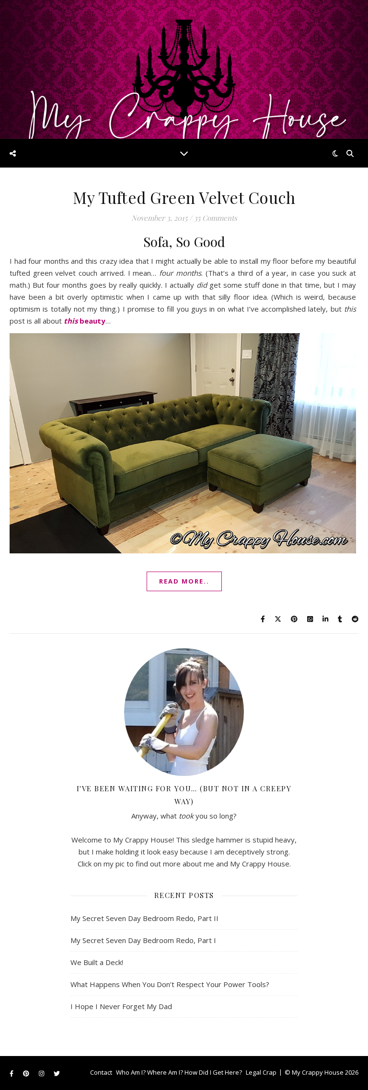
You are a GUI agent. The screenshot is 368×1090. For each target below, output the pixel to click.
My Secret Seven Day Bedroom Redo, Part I (143, 940)
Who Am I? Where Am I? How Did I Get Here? (179, 1072)
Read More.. (184, 581)
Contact (101, 1072)
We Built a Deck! (96, 962)
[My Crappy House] (184, 69)
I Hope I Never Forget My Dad (121, 1006)
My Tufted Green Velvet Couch (184, 197)
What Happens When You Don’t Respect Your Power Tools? (169, 984)
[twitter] (57, 1073)
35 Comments (215, 218)
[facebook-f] (12, 1073)
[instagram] (42, 1073)
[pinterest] (27, 1073)
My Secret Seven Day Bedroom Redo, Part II (144, 918)
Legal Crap (261, 1072)
